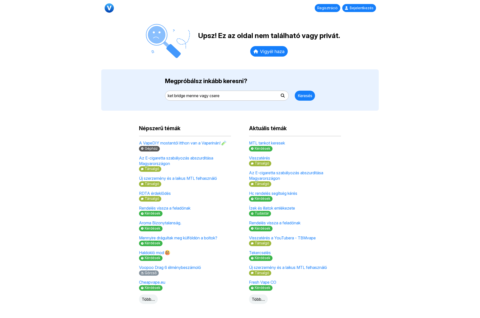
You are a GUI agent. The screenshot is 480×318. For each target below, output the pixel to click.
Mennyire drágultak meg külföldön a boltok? (178, 237)
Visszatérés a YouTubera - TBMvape (282, 237)
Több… (148, 299)
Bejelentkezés (362, 8)
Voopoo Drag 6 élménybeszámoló (170, 267)
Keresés (305, 95)
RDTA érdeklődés (155, 193)
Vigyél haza (272, 51)
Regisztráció (327, 8)
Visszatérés (259, 158)
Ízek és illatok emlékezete (272, 208)
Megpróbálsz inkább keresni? (206, 81)
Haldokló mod (152, 252)
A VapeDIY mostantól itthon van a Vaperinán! (180, 142)
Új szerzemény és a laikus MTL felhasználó (178, 178)
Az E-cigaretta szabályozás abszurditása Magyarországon (176, 160)
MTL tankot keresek (267, 142)
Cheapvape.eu (152, 282)
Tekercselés (260, 252)
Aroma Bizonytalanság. (160, 222)
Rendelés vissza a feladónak (164, 208)
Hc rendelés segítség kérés (273, 193)
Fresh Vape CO (262, 282)
